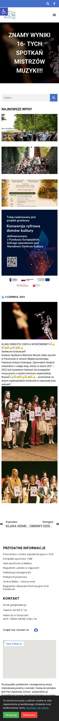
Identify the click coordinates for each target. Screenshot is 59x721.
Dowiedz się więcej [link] (37, 707)
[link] (4, 11)
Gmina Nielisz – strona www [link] (19, 581)
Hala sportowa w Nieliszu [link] (17, 563)
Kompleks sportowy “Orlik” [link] (18, 558)
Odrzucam (29, 714)
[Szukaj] (53, 98)
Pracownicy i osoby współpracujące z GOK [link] (28, 554)
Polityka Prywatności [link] (15, 577)
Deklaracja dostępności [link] (17, 572)
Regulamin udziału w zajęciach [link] (21, 568)
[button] (54, 14)
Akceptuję (11, 714)
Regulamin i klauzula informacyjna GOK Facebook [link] (26, 588)
